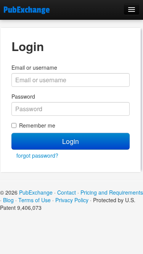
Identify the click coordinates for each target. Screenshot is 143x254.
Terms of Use (34, 200)
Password (23, 96)
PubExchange (36, 192)
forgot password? (37, 155)
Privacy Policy (71, 200)
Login (70, 141)
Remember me (37, 125)
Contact (66, 192)
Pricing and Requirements (111, 192)
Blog (8, 200)
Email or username (34, 67)
